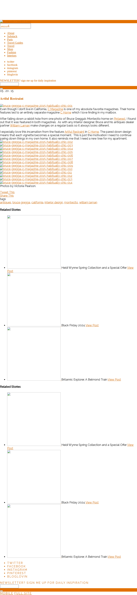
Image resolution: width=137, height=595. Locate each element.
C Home (65, 112)
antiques (5, 202)
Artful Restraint (74, 131)
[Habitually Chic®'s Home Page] (15, 21)
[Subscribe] (1, 88)
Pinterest (119, 118)
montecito (71, 202)
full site (23, 593)
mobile (6, 593)
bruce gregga (21, 202)
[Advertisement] (68, 11)
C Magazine (55, 109)
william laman (88, 202)
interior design (54, 202)
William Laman (20, 125)
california (37, 202)
